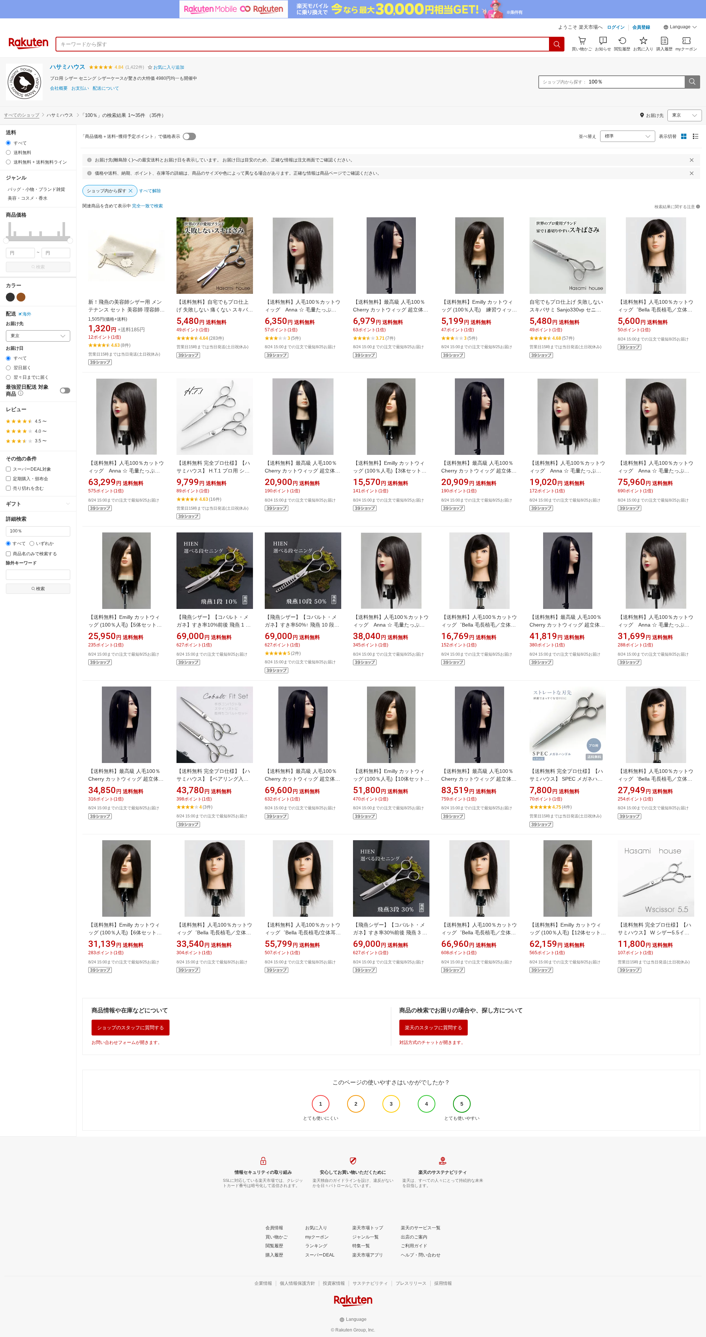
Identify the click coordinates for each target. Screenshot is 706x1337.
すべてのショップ (21, 115)
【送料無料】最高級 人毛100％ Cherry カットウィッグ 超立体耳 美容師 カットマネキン (390, 309)
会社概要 (59, 88)
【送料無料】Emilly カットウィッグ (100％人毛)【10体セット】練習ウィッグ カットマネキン (391, 778)
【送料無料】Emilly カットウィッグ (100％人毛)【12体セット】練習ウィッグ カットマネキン (568, 932)
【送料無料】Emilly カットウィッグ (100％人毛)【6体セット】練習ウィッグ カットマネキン (125, 932)
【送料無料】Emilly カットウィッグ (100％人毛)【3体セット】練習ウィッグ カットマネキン (390, 470)
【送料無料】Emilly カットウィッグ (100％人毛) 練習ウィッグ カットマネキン (481, 309)
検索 (40, 267)
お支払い (80, 88)
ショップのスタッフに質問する (130, 1027)
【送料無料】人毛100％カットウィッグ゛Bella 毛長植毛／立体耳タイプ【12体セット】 (479, 932)
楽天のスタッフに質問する (433, 1027)
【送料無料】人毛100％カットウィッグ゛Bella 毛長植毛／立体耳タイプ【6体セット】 (214, 932)
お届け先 (15, 323)
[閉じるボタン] (691, 160)
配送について (106, 88)
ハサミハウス (67, 67)
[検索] (557, 44)
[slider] (6, 240)
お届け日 (15, 348)
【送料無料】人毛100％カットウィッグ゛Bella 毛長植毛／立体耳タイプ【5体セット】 (655, 778)
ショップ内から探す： (565, 82)
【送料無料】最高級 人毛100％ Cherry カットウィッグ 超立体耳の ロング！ (302, 470)
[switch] (65, 390)
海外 (26, 314)
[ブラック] (10, 297)
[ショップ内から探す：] (692, 82)
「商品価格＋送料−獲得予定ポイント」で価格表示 (130, 136)
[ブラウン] (21, 297)
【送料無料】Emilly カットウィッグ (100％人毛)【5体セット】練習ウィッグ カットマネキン (125, 624)
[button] (680, 28)
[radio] (8, 142)
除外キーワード (21, 563)
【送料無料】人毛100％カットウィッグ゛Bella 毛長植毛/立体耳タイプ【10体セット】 (303, 932)
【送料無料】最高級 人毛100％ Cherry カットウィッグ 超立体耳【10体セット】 (302, 778)
